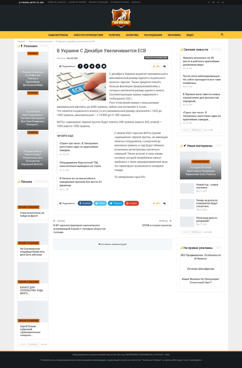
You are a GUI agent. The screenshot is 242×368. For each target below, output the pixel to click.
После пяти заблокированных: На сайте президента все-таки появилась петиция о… (33, 118)
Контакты (136, 2)
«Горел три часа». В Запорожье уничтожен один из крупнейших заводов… (79, 147)
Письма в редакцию (98, 2)
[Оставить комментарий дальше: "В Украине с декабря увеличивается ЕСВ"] (164, 66)
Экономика (174, 35)
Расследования (153, 35)
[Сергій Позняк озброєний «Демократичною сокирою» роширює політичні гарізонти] (33, 311)
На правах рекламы (120, 2)
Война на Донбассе (57, 2)
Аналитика (132, 35)
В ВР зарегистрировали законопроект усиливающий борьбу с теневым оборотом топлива (79, 229)
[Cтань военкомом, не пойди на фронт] (33, 198)
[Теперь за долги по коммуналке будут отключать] (187, 204)
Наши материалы (58, 35)
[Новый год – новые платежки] (187, 188)
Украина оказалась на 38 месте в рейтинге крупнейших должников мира (201, 61)
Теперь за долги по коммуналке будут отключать (207, 203)
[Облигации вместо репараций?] (187, 221)
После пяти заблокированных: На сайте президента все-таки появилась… (202, 80)
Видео (190, 35)
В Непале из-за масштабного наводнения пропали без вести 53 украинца (81, 182)
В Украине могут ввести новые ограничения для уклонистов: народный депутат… (32, 158)
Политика (114, 35)
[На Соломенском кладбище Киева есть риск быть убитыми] (33, 234)
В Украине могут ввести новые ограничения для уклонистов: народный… (201, 98)
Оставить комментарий (113, 244)
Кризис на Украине (77, 2)
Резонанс (32, 53)
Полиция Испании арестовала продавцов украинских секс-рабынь (201, 171)
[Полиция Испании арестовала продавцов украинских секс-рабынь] (201, 165)
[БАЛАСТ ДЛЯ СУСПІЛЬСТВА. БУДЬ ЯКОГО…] (33, 273)
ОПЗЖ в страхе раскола (157, 225)
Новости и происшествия (88, 35)
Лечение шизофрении (200, 268)
